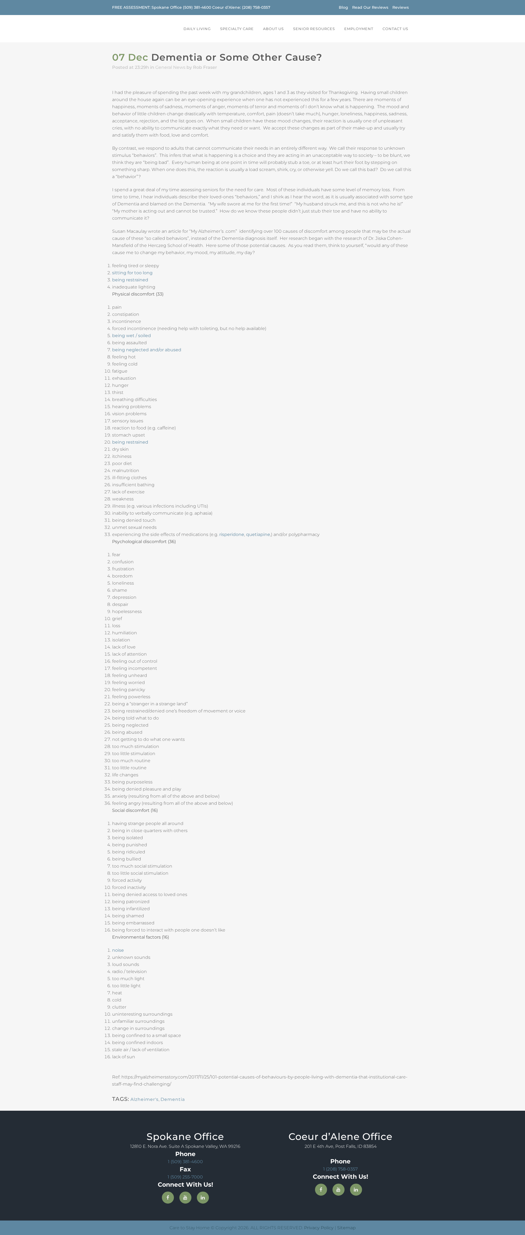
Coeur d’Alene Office (340, 1136)
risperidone (231, 534)
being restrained (130, 279)
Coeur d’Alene (226, 7)
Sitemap (346, 1227)
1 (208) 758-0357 (340, 1169)
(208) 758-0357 (256, 7)
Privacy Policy (319, 1227)
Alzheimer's (144, 1099)
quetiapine (258, 534)
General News (170, 67)
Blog (343, 7)
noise (118, 950)
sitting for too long (132, 272)
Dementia (173, 1099)
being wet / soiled (131, 335)
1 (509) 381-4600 (185, 1161)
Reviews (400, 7)
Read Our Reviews (370, 7)
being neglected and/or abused (146, 349)
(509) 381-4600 (197, 7)
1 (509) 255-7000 (185, 1177)
